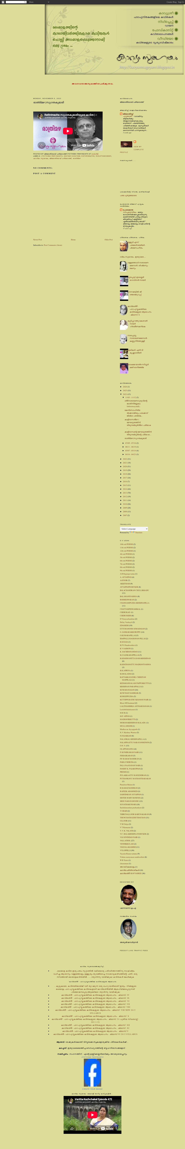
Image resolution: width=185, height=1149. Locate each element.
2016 (125, 481)
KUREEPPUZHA (126, 696)
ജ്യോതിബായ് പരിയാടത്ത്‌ (60, 158)
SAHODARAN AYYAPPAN (130, 794)
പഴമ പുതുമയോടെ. (128, 195)
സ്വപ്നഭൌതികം (130, 212)
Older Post (109, 239)
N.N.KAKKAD (125, 735)
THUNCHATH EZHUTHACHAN (132, 817)
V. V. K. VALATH (126, 830)
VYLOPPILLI (125, 850)
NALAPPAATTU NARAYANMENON (134, 742)
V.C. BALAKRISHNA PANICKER (133, 834)
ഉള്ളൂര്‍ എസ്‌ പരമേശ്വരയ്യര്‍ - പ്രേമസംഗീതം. (136, 245)
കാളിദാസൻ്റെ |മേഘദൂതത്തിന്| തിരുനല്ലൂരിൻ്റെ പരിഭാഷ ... (138, 423)
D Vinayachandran (127, 619)
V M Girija (124, 824)
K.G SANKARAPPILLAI (129, 655)
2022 (125, 459)
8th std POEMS (126, 567)
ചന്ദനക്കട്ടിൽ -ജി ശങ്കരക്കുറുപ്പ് (134, 293)
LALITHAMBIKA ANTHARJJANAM (134, 706)
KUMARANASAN (127, 690)
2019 (125, 470)
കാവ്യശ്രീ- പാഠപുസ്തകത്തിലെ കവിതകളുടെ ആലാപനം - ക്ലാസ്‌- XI (95, 1028)
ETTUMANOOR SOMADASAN (132, 628)
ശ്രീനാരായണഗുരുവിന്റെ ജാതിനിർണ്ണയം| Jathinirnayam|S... (136, 403)
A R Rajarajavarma (127, 573)
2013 (125, 492)
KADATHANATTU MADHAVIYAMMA (135, 664)
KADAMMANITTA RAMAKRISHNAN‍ (135, 658)
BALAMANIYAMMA (128, 596)
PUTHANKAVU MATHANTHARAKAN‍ (135, 778)
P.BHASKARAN (126, 755)
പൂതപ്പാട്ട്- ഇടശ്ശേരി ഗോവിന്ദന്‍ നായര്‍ (136, 278)
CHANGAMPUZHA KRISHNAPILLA (134, 603)
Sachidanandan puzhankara (130, 807)
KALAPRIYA (125, 670)
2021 (125, 462)
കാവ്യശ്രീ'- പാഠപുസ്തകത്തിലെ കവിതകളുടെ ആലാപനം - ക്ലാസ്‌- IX (95, 998)
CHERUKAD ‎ (125, 612)
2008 (125, 511)
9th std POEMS (126, 570)
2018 (125, 474)
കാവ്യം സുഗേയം (40, 158)
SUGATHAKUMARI (103, 156)
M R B (122, 712)
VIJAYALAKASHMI (128, 847)
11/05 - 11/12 (130, 397)
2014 (125, 489)
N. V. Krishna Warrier (128, 732)
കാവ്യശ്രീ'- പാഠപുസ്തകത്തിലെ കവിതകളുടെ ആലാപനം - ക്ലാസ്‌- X (139, 310)
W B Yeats (124, 860)
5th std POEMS (126, 557)
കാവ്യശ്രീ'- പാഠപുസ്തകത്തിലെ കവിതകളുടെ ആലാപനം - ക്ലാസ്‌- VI (95, 1001)
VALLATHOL (125, 840)
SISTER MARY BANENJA (130, 797)
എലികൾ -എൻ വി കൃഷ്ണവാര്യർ (135, 351)
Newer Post (37, 239)
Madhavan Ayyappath (128, 729)
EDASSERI (124, 625)
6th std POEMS (126, 560)
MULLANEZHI (126, 726)
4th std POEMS (126, 554)
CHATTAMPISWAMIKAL (130, 609)
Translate (138, 532)
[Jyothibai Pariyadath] (92, 1086)
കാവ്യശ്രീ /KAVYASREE (130, 873)
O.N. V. (122, 745)
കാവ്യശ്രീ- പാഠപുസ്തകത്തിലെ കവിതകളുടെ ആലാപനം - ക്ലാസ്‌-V (95, 1031)
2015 (125, 485)
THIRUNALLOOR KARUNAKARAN (134, 814)
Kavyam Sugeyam (72, 156)
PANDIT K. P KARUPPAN (130, 768)
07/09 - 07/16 (130, 443)
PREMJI (123, 772)
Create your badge (92, 1089)
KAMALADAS (126, 673)
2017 (125, 477)
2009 (125, 507)
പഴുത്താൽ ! (128, 116)
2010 (125, 504)
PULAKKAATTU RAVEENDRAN (133, 775)
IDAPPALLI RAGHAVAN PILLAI (132, 638)
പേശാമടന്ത (128, 209)
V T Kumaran (125, 827)
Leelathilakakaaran (127, 709)
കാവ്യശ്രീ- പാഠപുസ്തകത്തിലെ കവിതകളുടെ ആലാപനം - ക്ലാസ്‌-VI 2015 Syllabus (95, 1034)
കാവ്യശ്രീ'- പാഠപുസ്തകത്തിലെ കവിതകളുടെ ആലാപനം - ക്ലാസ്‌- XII (95, 1025)
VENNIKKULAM (127, 844)
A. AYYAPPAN (126, 577)
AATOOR (123, 580)
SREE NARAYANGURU (129, 801)
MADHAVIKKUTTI (127, 719)
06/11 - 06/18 (130, 446)
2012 (125, 496)
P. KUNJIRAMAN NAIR (129, 752)
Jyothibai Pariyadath (92, 1057)
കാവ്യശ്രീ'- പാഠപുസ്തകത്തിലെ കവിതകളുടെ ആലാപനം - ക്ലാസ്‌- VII (95, 1004)
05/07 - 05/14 (130, 450)
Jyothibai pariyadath (52, 156)
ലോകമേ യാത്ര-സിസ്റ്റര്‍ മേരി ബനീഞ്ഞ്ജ (138, 366)
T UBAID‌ (123, 811)
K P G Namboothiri (127, 645)
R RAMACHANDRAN (129, 788)
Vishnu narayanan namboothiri (132, 857)
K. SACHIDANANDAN (129, 651)
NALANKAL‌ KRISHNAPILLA (132, 739)
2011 (125, 500)
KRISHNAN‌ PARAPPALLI (130, 686)
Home (73, 239)
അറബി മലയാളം (127, 867)
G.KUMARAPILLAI (128, 635)
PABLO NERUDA (127, 762)
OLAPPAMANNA (127, 749)
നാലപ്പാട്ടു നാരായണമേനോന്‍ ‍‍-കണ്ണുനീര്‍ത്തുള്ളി (137, 338)
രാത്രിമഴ (77, 158)
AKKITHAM (125, 583)
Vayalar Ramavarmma (128, 853)
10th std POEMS (126, 544)
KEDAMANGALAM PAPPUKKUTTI (134, 683)
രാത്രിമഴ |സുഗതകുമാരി (48, 102)
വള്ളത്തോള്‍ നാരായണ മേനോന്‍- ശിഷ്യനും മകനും (137, 265)
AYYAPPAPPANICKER (129, 587)
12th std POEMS (126, 551)
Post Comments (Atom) (53, 245)
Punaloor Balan (126, 784)
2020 (125, 466)
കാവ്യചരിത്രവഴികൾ (129, 870)
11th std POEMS (126, 547)
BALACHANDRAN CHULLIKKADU (134, 590)
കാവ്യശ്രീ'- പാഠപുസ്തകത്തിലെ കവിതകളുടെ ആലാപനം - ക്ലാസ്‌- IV (95, 995)
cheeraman (124, 863)
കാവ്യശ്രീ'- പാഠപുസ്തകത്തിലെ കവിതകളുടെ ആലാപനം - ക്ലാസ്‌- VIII (95, 1007)
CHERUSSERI (125, 615)
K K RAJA (124, 642)
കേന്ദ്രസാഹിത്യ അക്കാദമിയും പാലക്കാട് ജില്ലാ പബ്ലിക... (136, 413)
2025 (125, 390)
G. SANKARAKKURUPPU (130, 632)
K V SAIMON (125, 648)
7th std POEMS (126, 564)
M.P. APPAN (125, 716)
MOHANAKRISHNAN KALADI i (133, 722)
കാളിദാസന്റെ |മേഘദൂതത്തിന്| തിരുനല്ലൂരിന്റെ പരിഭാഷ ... (138, 433)
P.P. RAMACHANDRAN (129, 758)
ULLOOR (123, 820)
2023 (125, 394)
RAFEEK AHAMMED (128, 791)
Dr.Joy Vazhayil (126, 622)
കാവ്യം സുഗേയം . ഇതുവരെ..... (132, 256)
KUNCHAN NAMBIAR (129, 693)
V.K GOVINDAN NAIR (129, 837)
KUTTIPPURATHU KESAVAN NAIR (134, 699)
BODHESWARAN (127, 599)
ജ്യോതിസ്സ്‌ (128, 113)
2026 (125, 386)
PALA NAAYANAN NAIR (130, 765)
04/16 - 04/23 (130, 454)
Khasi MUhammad (127, 703)
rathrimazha (87, 156)
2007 (125, 515)
